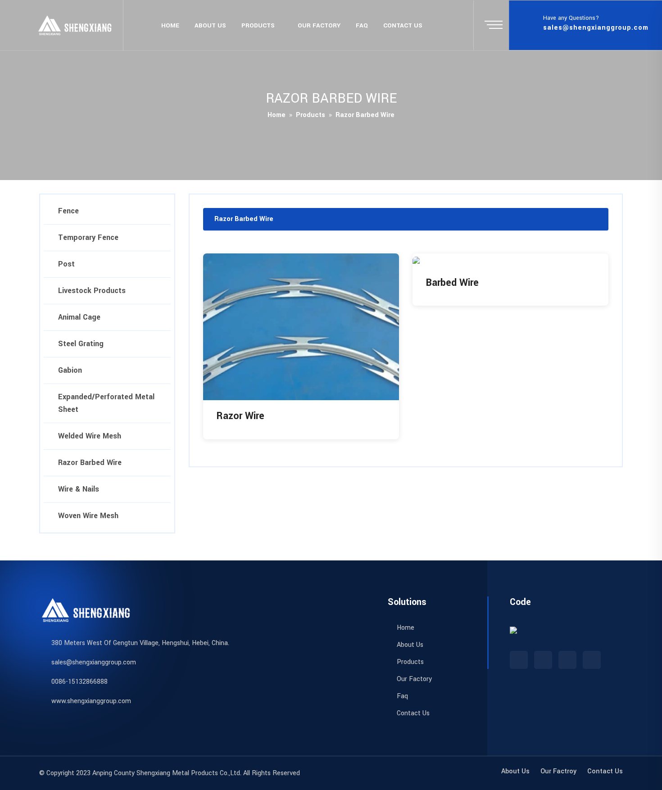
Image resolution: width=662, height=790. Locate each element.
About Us (210, 25)
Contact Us (412, 713)
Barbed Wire (452, 282)
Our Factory (319, 25)
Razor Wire (240, 416)
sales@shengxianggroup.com (595, 27)
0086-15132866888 (79, 681)
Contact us (402, 25)
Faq (362, 25)
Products (258, 25)
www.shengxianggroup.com (91, 701)
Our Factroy (558, 771)
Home (170, 25)
